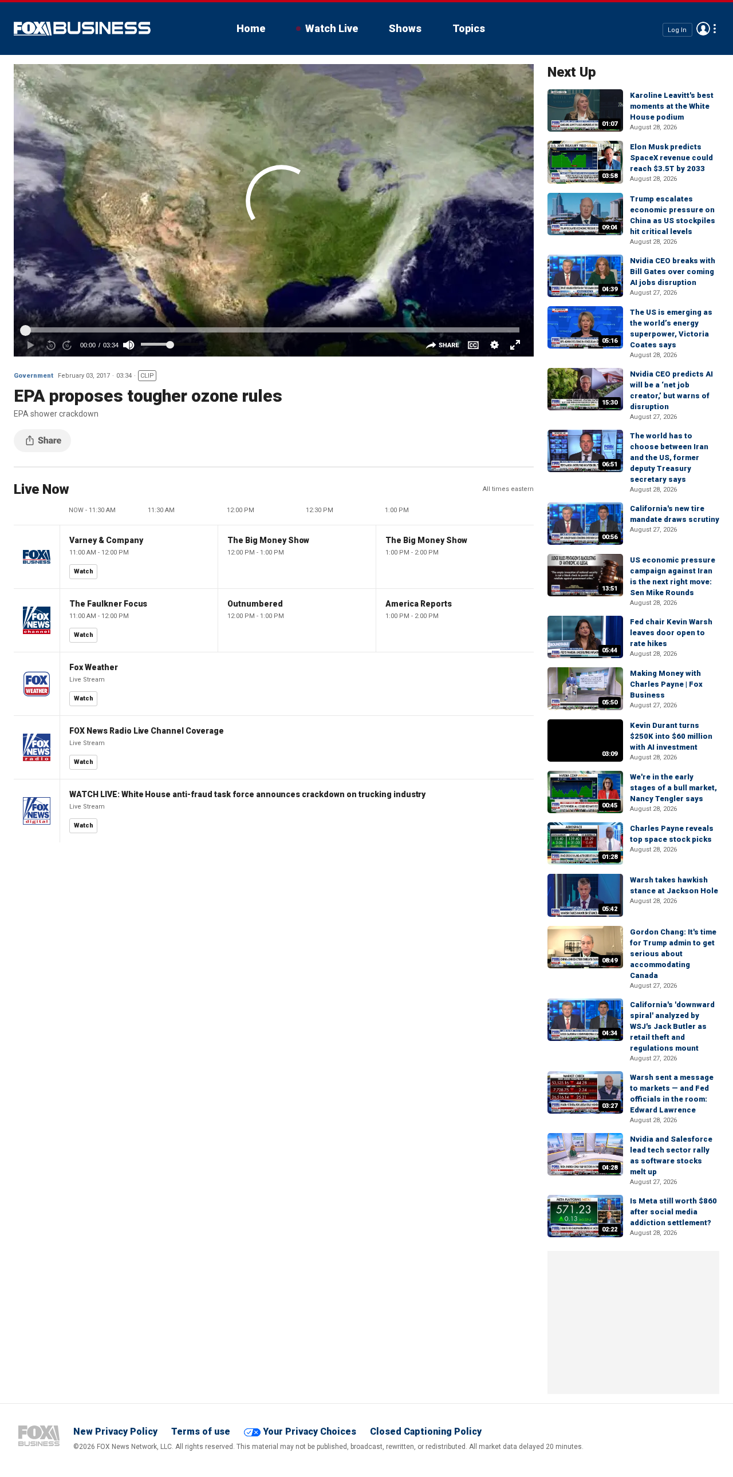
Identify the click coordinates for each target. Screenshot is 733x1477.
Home (251, 28)
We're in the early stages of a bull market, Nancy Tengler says (673, 788)
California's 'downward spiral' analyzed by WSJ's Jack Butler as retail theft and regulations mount (672, 1026)
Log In (677, 29)
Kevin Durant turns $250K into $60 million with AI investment (671, 736)
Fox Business (82, 28)
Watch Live (331, 28)
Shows (405, 28)
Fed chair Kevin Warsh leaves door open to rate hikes (671, 632)
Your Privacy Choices (309, 1431)
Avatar (703, 28)
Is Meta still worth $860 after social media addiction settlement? (673, 1212)
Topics (468, 28)
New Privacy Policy (115, 1431)
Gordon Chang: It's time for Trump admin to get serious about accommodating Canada (673, 954)
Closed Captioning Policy (426, 1431)
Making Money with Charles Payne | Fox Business (666, 684)
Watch (83, 571)
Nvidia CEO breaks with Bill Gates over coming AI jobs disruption (672, 271)
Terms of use (200, 1431)
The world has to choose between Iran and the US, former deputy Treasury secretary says (669, 457)
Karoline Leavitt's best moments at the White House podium (672, 106)
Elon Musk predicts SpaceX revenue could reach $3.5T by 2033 (671, 157)
